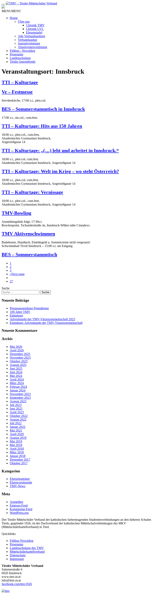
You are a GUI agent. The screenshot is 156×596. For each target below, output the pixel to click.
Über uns (24, 21)
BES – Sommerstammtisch (29, 254)
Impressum (17, 559)
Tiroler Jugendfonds (22, 61)
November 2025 (20, 357)
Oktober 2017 (19, 463)
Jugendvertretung (29, 43)
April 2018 (17, 448)
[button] (11, 11)
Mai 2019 (16, 441)
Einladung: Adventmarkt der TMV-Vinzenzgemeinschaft (46, 323)
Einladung (16, 315)
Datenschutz (18, 555)
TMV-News (17, 486)
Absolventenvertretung (32, 47)
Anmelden (16, 502)
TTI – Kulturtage (20, 82)
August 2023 (18, 401)
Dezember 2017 (20, 459)
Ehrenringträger (20, 478)
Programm (16, 54)
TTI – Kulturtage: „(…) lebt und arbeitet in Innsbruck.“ (60, 150)
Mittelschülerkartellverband (27, 551)
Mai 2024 (16, 376)
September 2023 (20, 397)
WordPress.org (19, 512)
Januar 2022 (17, 426)
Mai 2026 (16, 346)
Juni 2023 (16, 408)
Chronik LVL (35, 29)
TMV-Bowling (16, 213)
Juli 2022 (16, 423)
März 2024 (17, 383)
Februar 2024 (18, 386)
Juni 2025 (16, 368)
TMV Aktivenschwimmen (28, 233)
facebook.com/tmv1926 (17, 584)
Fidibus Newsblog (21, 540)
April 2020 (17, 434)
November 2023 (20, 394)
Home (14, 18)
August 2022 (18, 419)
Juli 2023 (16, 405)
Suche (6, 288)
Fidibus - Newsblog (22, 50)
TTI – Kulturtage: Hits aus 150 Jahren (42, 126)
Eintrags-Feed (19, 505)
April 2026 (17, 350)
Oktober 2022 (19, 416)
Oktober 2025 (19, 361)
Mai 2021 (16, 430)
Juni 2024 (16, 372)
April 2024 (17, 379)
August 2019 (18, 437)
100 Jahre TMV (20, 312)
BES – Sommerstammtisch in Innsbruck (43, 109)
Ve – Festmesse (17, 91)
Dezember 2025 (20, 354)
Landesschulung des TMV (27, 548)
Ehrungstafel (34, 32)
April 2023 (17, 412)
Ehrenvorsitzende (21, 482)
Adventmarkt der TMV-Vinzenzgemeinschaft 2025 (42, 319)
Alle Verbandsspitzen (31, 36)
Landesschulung (20, 58)
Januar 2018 (17, 456)
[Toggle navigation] (3, 4)
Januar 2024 (17, 390)
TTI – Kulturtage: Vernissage (32, 192)
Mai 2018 (16, 445)
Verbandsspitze (27, 39)
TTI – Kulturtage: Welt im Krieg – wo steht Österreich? (60, 171)
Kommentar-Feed (21, 509)
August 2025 (18, 365)
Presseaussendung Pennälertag (29, 308)
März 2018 (17, 452)
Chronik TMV (35, 25)
